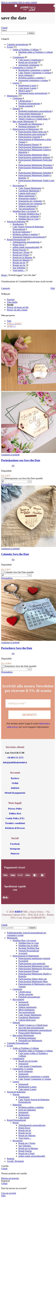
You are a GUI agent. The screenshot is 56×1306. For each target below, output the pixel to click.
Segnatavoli (23, 1004)
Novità (10, 304)
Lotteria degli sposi (27, 193)
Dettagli (16, 108)
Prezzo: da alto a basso (17, 310)
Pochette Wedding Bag (28, 214)
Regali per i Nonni (21, 252)
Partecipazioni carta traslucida (31, 134)
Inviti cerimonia (25, 75)
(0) (13, 465)
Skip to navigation (9, 2)
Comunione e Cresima (23, 67)
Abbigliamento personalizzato (26, 242)
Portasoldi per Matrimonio (30, 124)
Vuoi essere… (24, 1138)
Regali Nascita (19, 250)
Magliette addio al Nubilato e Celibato (35, 52)
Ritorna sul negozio (10, 1178)
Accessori (22, 953)
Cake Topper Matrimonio (29, 188)
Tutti (9, 321)
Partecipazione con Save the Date (20, 460)
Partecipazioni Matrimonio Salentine (34, 173)
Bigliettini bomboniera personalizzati (35, 111)
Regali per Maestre (21, 260)
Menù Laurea (24, 90)
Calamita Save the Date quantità (19, 572)
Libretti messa (24, 101)
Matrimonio (12, 96)
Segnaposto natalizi (27, 198)
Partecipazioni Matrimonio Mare (33, 155)
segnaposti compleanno (28, 65)
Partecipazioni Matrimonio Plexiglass (35, 165)
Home (4, 275)
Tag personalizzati (26, 208)
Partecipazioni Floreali (28, 144)
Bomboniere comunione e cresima (33, 70)
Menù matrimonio (26, 196)
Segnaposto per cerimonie (30, 201)
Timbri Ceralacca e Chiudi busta (33, 119)
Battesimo (17, 1104)
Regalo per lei (19, 262)
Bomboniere (18, 224)
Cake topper (23, 1117)
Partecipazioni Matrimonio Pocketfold (35, 167)
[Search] (43, 8)
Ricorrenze (18, 1140)
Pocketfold (23, 961)
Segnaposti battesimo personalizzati (29, 237)
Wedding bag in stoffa (28, 945)
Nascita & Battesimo (16, 221)
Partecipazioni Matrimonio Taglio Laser (36, 180)
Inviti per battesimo (21, 232)
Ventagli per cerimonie (28, 216)
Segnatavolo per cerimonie (30, 203)
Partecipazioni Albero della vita (32, 131)
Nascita (16, 1094)
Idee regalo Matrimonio (23, 121)
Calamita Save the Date (15, 554)
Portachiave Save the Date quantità (20, 666)
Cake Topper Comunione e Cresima (34, 72)
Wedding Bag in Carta (28, 219)
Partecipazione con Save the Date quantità (24, 478)
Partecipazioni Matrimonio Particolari (35, 160)
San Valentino (19, 268)
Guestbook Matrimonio (28, 191)
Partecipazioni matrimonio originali (34, 157)
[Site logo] (28, 13)
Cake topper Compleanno (30, 60)
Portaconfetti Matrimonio (29, 114)
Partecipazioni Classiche (29, 137)
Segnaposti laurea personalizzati (32, 93)
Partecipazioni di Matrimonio (26, 129)
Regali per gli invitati (27, 62)
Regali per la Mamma (22, 257)
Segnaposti (23, 1002)
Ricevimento (18, 185)
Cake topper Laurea (27, 88)
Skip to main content (27, 2)
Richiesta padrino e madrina (31, 78)
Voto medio (12, 302)
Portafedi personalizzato (29, 103)
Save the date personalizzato (31, 116)
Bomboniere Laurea (27, 85)
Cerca (3, 30)
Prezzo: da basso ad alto (18, 307)
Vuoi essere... (19, 270)
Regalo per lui (19, 265)
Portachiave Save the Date (16, 648)
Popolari (11, 299)
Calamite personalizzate (17, 44)
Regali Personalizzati (16, 239)
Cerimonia (17, 98)
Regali (16, 1122)
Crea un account (8, 1193)
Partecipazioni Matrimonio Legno (33, 147)
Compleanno (18, 57)
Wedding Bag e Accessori (24, 211)
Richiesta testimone (27, 126)
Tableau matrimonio (27, 206)
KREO (19, 911)
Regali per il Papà (21, 255)
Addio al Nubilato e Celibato (26, 49)
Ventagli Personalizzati (28, 950)
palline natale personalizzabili (26, 247)
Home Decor (18, 244)
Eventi (10, 47)
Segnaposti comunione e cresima (33, 80)
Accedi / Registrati (15, 1161)
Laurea (16, 83)
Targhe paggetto (25, 106)
